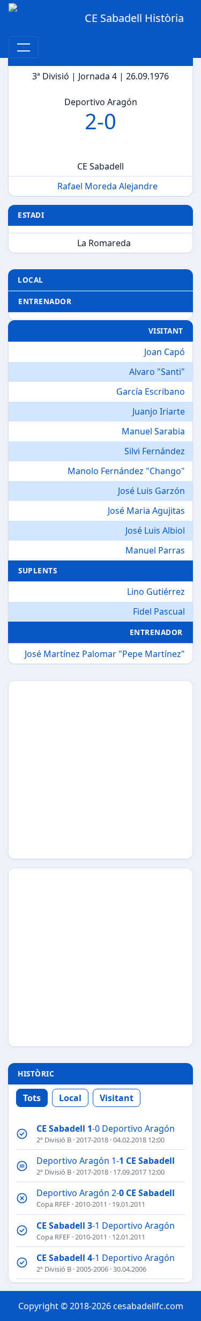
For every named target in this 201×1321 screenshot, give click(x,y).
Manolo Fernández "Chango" (126, 471)
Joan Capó (164, 352)
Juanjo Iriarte (158, 411)
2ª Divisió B (53, 1140)
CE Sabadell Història (134, 18)
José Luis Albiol (155, 530)
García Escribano (150, 391)
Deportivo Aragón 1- (105, 1161)
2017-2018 (92, 1140)
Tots (32, 1098)
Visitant (116, 1098)
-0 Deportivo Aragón (105, 1128)
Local (70, 1098)
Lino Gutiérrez (156, 591)
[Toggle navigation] (24, 47)
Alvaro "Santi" (157, 372)
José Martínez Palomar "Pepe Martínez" (105, 654)
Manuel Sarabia (153, 431)
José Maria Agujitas (146, 510)
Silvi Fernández (154, 451)
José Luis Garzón (151, 491)
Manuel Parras (155, 550)
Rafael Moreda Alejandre (107, 186)
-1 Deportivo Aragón (105, 1225)
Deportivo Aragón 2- (105, 1193)
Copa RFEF (53, 1204)
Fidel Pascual (159, 611)
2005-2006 (92, 1269)
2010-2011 (91, 1204)
